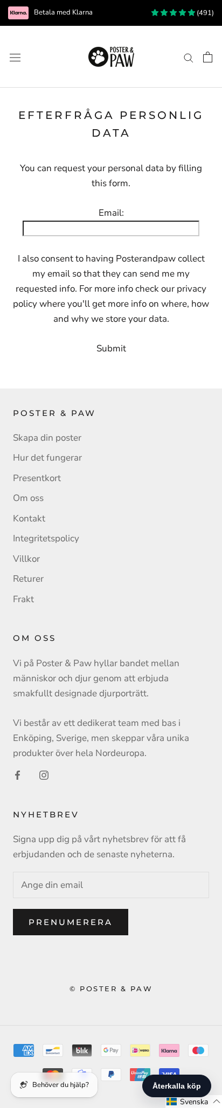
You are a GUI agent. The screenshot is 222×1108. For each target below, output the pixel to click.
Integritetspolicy (46, 538)
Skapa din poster (47, 438)
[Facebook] (17, 774)
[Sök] (188, 56)
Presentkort (37, 478)
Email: (111, 213)
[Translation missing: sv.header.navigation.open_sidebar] (15, 56)
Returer (28, 579)
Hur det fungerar (47, 457)
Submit (111, 348)
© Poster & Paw (111, 988)
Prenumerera (71, 922)
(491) (204, 13)
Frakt (23, 599)
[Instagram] (43, 774)
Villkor (26, 559)
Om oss (28, 498)
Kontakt (29, 518)
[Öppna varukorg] (207, 57)
